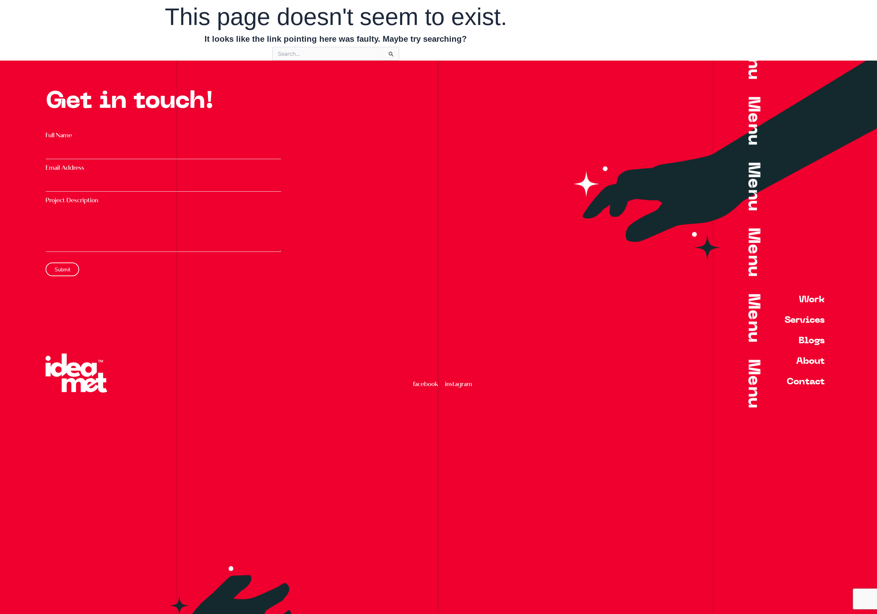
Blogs (812, 341)
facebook (425, 384)
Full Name (59, 135)
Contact (806, 382)
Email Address (65, 167)
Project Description (72, 200)
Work (812, 300)
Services (805, 320)
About (810, 361)
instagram (458, 384)
